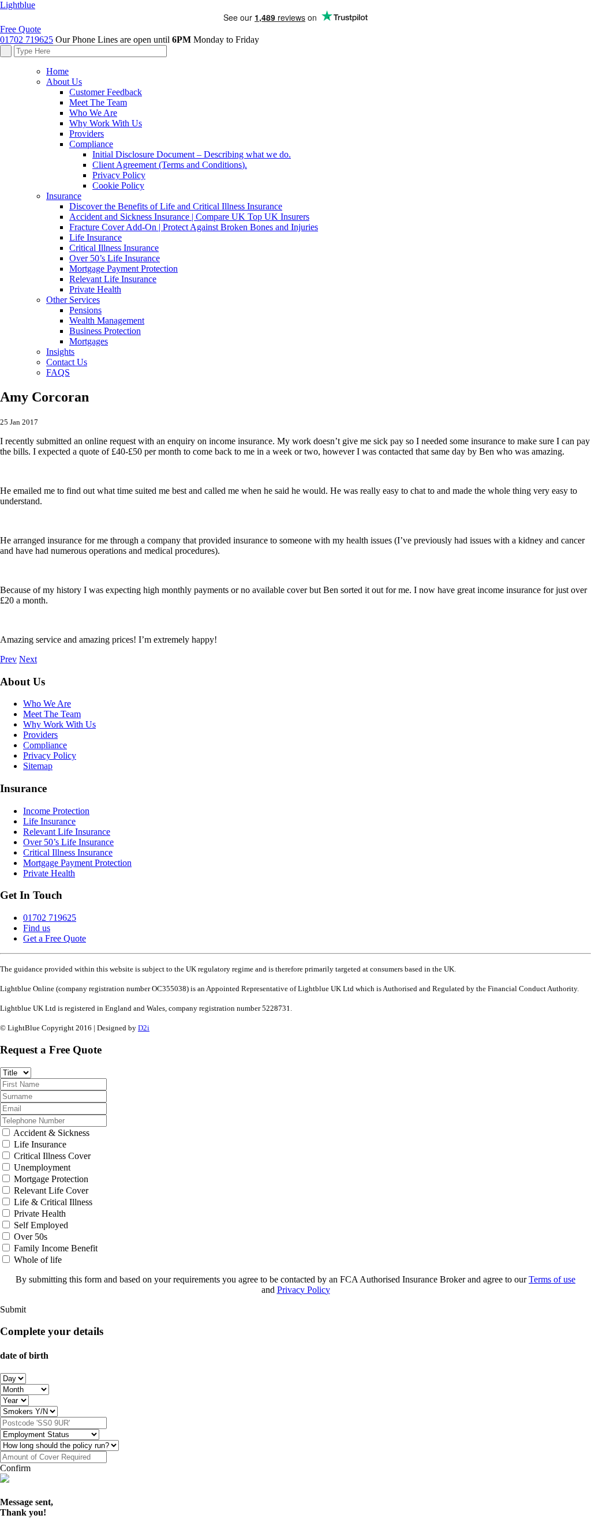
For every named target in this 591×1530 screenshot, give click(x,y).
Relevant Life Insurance (112, 279)
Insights (60, 352)
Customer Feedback (105, 92)
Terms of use (552, 1279)
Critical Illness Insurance (114, 248)
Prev (8, 659)
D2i (143, 1027)
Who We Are (93, 113)
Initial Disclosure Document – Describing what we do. (191, 154)
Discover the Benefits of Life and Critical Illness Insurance (175, 206)
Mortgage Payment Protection (123, 268)
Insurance (63, 196)
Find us (36, 928)
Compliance (91, 144)
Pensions (85, 310)
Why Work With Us (105, 123)
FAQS (58, 372)
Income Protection (56, 811)
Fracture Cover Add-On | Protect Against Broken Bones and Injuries (193, 227)
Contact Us (66, 362)
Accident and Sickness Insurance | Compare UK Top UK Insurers (189, 217)
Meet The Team (98, 102)
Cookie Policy (118, 185)
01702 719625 (26, 39)
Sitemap (38, 766)
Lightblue (17, 5)
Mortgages (88, 341)
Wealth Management (106, 320)
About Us (64, 82)
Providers (86, 133)
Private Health (95, 289)
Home (57, 71)
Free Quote (20, 29)
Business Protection (105, 331)
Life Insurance (95, 237)
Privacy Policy (118, 175)
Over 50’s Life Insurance (114, 258)
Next (28, 659)
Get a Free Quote (54, 938)
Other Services (73, 300)
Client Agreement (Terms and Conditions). (169, 165)
